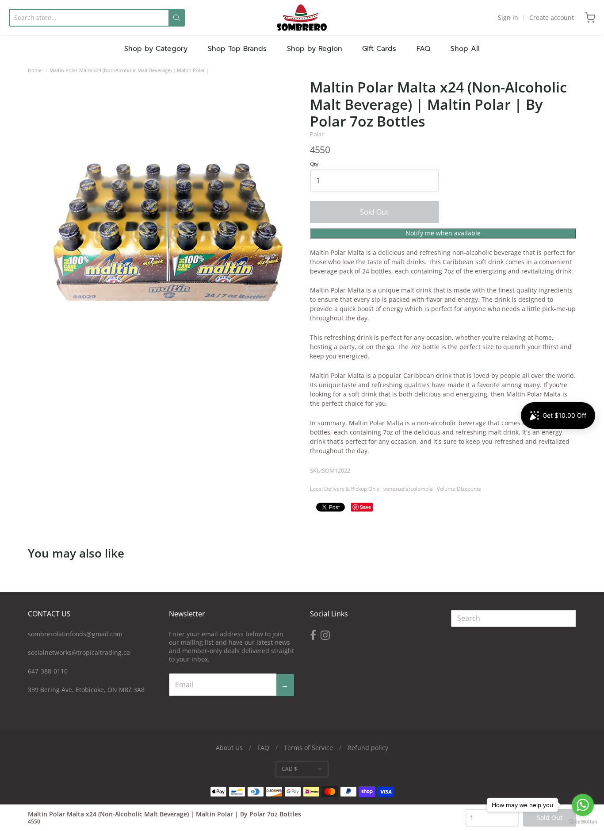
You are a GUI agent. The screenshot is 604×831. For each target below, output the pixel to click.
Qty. (315, 164)
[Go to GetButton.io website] (583, 822)
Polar (317, 134)
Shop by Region (314, 48)
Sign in (508, 17)
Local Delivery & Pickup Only (344, 488)
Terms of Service (308, 747)
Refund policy (368, 747)
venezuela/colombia (408, 488)
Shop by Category (155, 48)
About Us (229, 747)
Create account (551, 17)
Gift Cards (379, 48)
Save (365, 507)
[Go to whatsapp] (583, 805)
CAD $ (289, 769)
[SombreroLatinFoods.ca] (302, 17)
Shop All (465, 48)
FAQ (423, 48)
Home (35, 70)
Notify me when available (443, 233)
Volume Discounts (459, 488)
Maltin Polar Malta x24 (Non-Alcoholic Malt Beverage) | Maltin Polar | (129, 70)
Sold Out (374, 212)
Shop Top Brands (237, 48)
